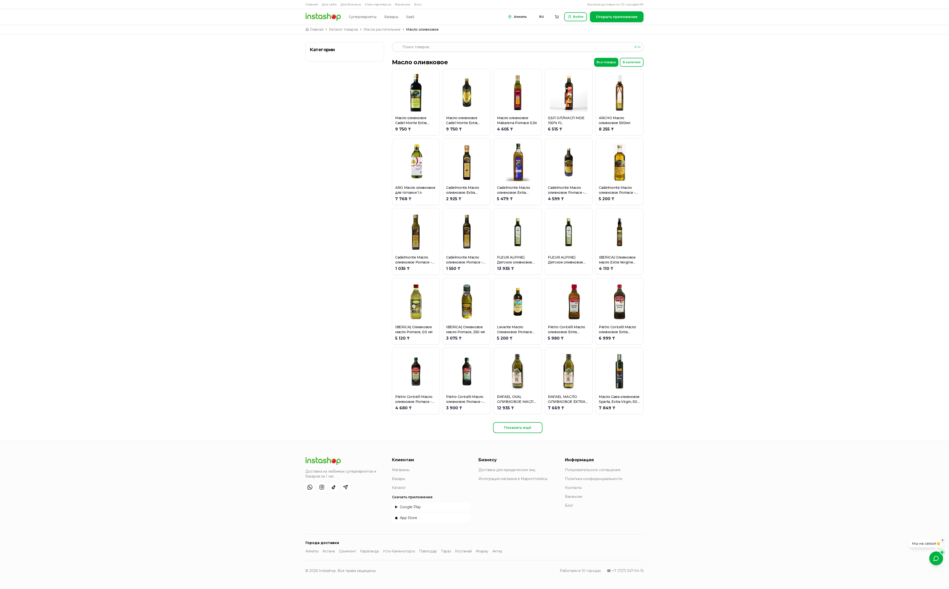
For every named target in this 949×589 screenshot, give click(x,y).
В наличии (632, 62)
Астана (329, 551)
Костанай (463, 551)
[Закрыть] (942, 541)
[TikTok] (333, 487)
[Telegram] (345, 487)
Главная (311, 4)
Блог (418, 4)
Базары (391, 17)
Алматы (312, 551)
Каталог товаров (343, 29)
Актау (497, 551)
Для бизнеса (351, 4)
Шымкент (347, 551)
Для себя (329, 4)
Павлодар (428, 551)
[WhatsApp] (309, 487)
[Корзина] (556, 16)
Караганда (369, 551)
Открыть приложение (617, 17)
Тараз (446, 551)
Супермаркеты (362, 17)
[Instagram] (321, 487)
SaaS (410, 17)
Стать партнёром (378, 4)
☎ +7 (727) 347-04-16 (625, 570)
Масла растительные (382, 29)
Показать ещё (517, 427)
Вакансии (402, 4)
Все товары (606, 62)
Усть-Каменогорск (399, 551)
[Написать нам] (936, 558)
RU (541, 17)
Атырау (482, 551)
